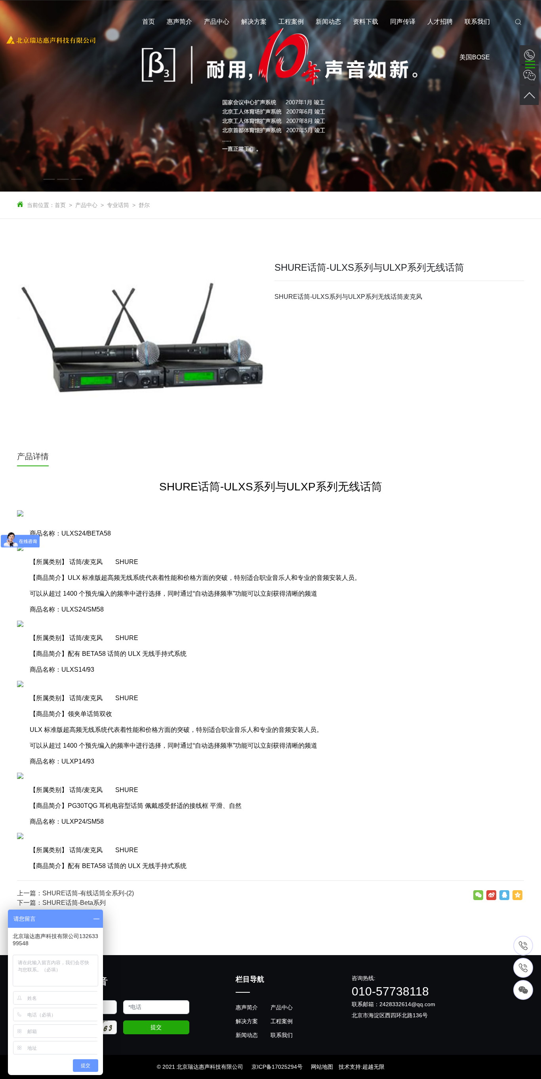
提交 (156, 1027)
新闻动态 (247, 1035)
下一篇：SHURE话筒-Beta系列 (61, 902)
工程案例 (281, 1021)
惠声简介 (247, 1007)
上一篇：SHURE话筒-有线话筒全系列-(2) (75, 893)
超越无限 (373, 1067)
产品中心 (86, 205)
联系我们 (281, 1035)
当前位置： (41, 205)
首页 (60, 205)
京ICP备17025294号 (277, 1067)
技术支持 (350, 1067)
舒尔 (144, 205)
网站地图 (322, 1067)
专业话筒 (118, 205)
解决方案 (247, 1021)
